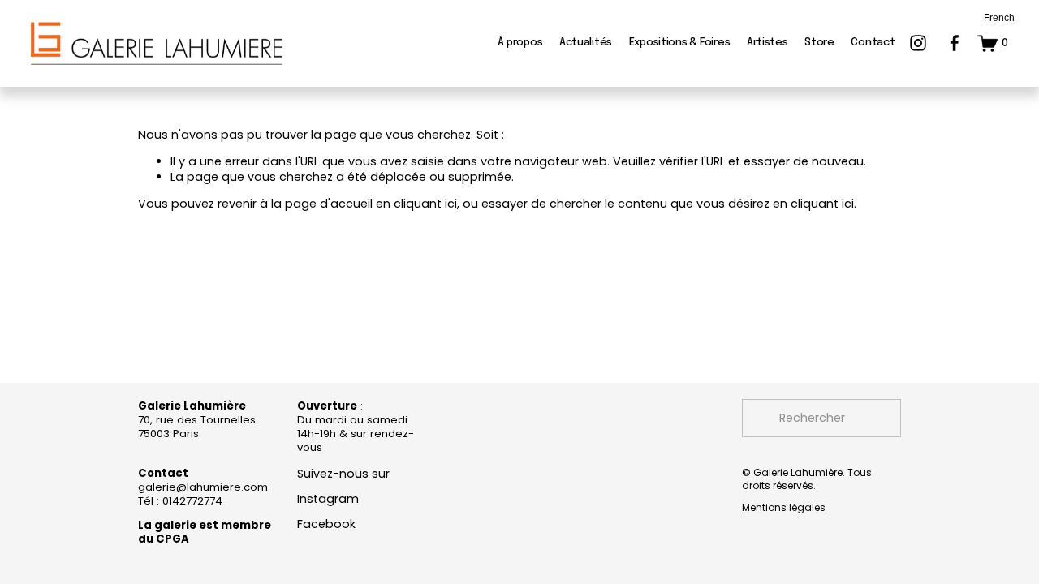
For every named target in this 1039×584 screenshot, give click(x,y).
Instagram (328, 499)
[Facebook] (954, 43)
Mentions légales (784, 507)
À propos (520, 42)
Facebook (326, 524)
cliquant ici (425, 203)
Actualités (585, 42)
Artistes (767, 42)
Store (819, 42)
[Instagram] (918, 43)
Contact (873, 42)
